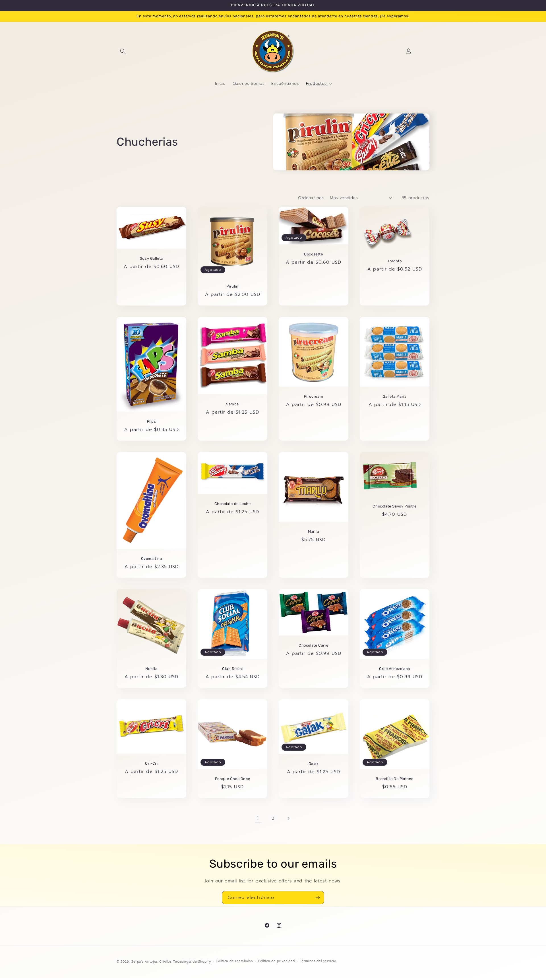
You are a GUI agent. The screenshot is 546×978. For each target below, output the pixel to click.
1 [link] (258, 818)
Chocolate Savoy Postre (394, 506)
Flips (151, 421)
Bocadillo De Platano (394, 779)
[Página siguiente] (288, 818)
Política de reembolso (234, 961)
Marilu (313, 531)
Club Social (232, 669)
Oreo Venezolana (394, 669)
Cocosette (313, 254)
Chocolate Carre (313, 645)
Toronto (394, 261)
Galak (314, 764)
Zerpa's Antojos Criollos (151, 961)
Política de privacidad (276, 961)
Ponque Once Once (232, 779)
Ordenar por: (311, 198)
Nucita (151, 669)
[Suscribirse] (317, 897)
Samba (232, 404)
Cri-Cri (151, 763)
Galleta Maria (395, 396)
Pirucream (313, 396)
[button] (123, 51)
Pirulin (232, 286)
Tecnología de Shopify (192, 961)
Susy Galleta (151, 258)
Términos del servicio (318, 961)
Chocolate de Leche (232, 504)
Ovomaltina (151, 558)
